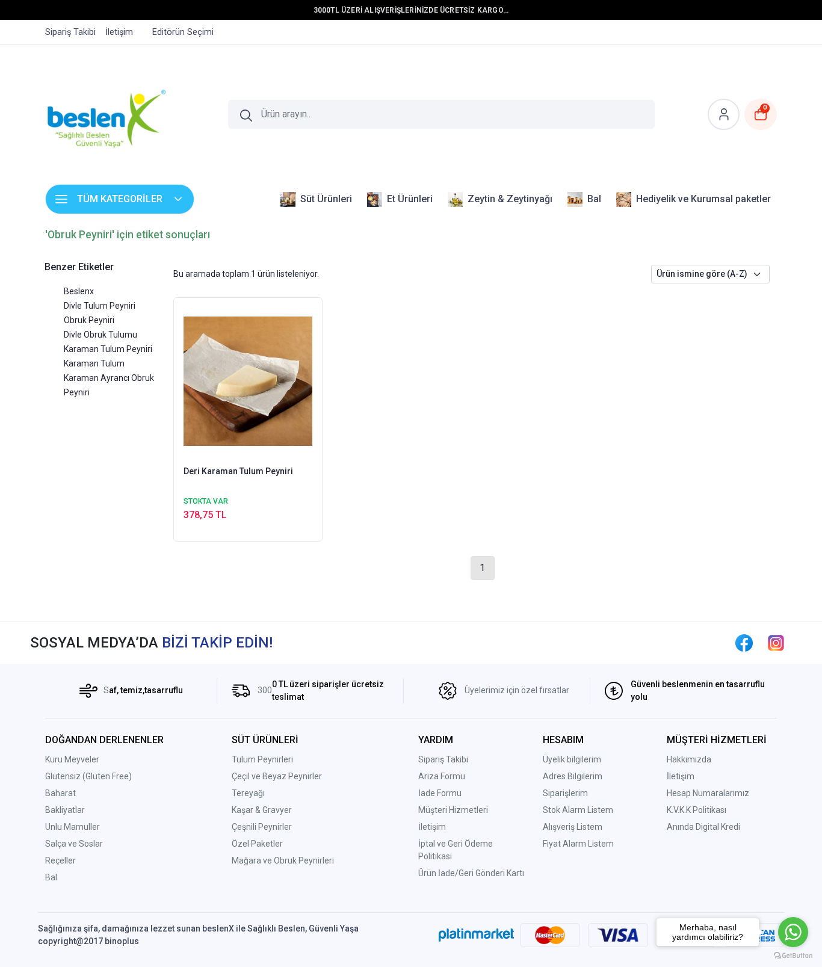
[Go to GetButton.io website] (793, 955)
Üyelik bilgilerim (572, 759)
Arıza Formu (441, 776)
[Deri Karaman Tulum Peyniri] (248, 380)
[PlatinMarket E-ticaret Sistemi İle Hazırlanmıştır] (476, 935)
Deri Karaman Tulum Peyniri (238, 471)
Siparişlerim (565, 793)
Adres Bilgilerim (572, 776)
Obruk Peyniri (89, 320)
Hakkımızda (689, 759)
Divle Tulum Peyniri (99, 305)
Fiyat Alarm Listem (578, 843)
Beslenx (79, 291)
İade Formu (440, 793)
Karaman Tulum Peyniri (108, 349)
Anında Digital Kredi (703, 827)
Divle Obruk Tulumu (100, 334)
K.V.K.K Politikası (696, 810)
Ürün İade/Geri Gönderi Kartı (471, 873)
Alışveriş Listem (572, 827)
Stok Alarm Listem (578, 810)
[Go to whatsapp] (793, 932)
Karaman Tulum (94, 363)
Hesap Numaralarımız (708, 793)
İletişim (432, 827)
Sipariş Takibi (443, 759)
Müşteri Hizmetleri (453, 810)
